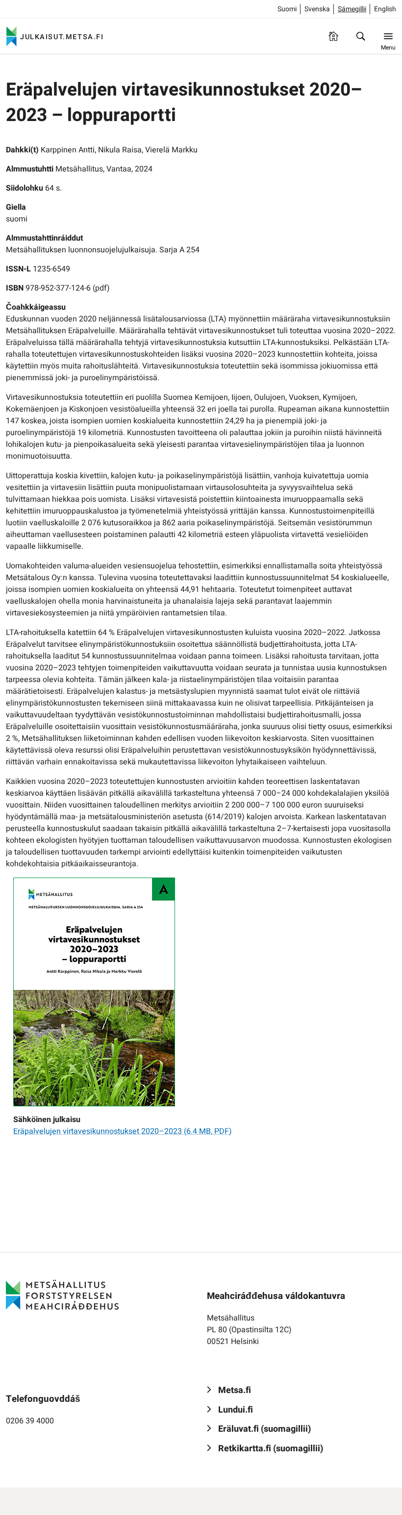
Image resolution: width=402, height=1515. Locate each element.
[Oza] (361, 36)
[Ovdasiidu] (333, 36)
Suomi (287, 9)
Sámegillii (352, 9)
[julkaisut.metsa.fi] (62, 1295)
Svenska (317, 9)
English (385, 9)
